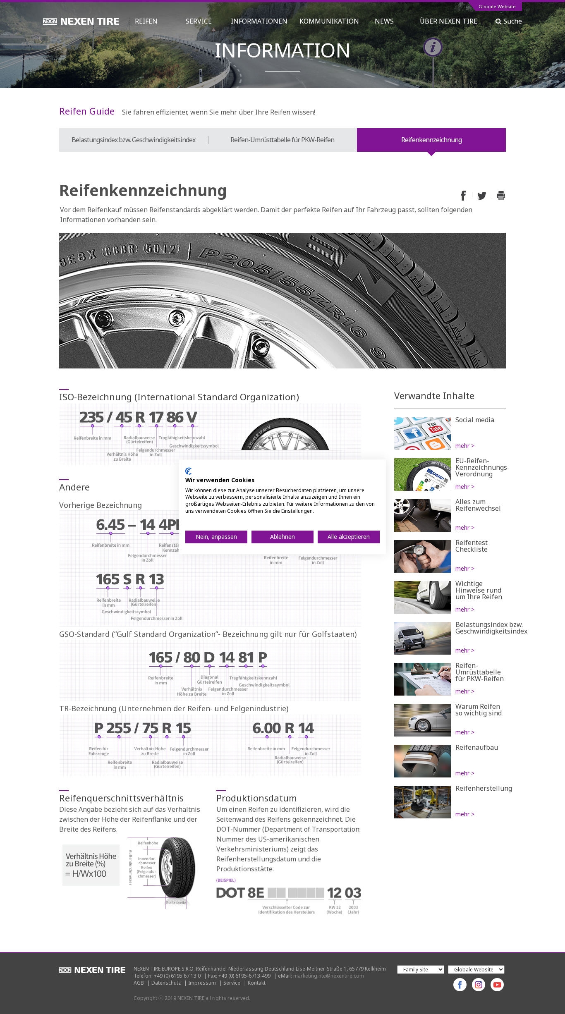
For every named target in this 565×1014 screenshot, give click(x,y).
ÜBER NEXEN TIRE (448, 21)
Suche (512, 21)
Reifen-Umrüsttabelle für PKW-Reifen (282, 139)
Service (231, 982)
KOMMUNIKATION (329, 21)
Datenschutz (166, 982)
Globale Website (497, 7)
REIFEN (146, 21)
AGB (139, 982)
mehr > (464, 446)
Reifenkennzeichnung (431, 139)
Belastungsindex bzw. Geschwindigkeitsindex (133, 139)
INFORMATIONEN (259, 21)
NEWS (387, 21)
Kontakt (257, 982)
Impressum (202, 982)
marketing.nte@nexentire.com (328, 975)
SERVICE (199, 21)
